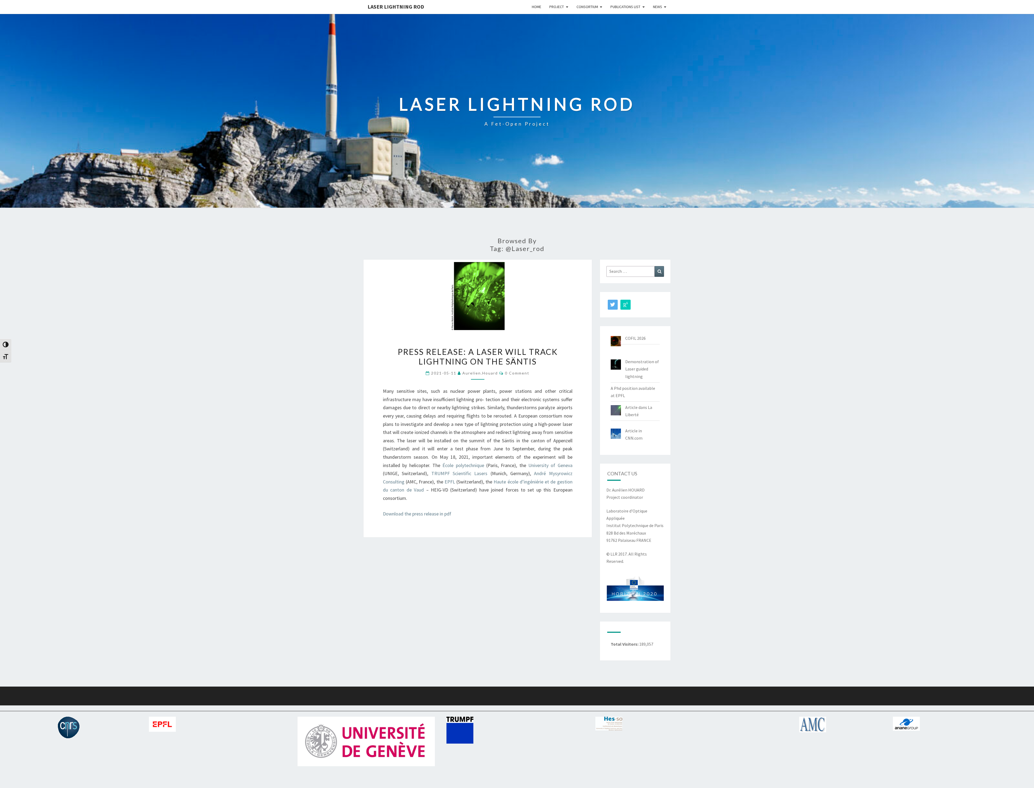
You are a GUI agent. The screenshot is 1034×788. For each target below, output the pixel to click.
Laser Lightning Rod (396, 6)
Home (536, 6)
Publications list (625, 6)
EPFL (450, 482)
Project (556, 6)
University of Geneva (550, 465)
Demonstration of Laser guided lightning (642, 369)
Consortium (587, 6)
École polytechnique (463, 465)
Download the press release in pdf (417, 514)
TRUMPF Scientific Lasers (459, 473)
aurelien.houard (480, 373)
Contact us (622, 473)
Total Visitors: (625, 644)
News (657, 6)
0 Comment (517, 373)
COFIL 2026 (635, 338)
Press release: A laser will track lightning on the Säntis (478, 356)
